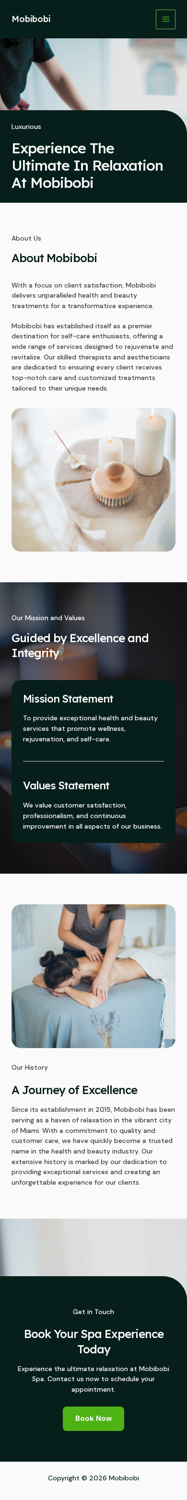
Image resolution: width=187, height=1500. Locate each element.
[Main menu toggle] (165, 19)
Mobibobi (31, 18)
